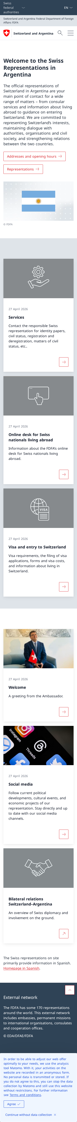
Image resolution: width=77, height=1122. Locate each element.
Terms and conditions (25, 1095)
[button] (69, 990)
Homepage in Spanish (21, 968)
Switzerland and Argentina (33, 33)
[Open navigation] (70, 33)
